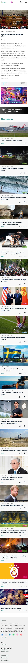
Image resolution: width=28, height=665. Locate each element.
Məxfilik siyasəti (5, 660)
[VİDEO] (14, 155)
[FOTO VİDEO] (14, 545)
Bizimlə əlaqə (4, 657)
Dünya (2, 143)
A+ (4, 40)
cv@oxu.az (4, 644)
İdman (2, 256)
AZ (21, 2)
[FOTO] (14, 296)
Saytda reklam (4, 655)
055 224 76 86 (5, 651)
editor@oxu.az (4, 649)
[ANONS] (14, 325)
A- (1, 39)
